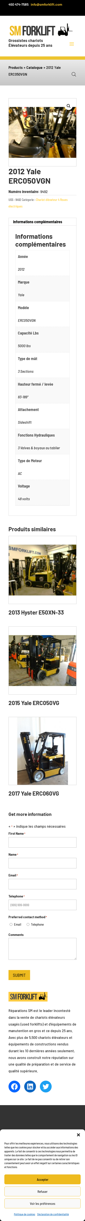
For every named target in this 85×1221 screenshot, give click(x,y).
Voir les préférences (42, 1203)
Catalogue (34, 67)
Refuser (42, 1191)
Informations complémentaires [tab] (37, 221)
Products (15, 67)
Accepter (42, 1179)
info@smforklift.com (46, 4)
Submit (19, 975)
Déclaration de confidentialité (53, 1214)
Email (17, 924)
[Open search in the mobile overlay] (74, 74)
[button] (78, 1135)
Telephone (37, 924)
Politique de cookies (24, 1214)
